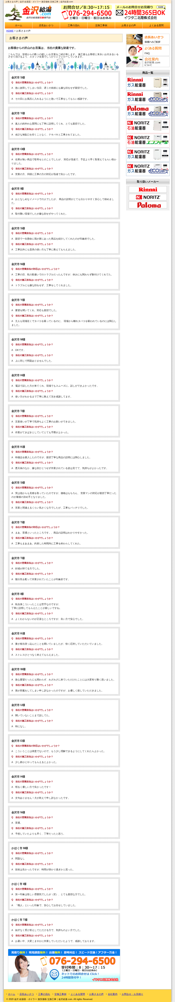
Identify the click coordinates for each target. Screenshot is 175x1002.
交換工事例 (101, 25)
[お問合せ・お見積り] (64, 981)
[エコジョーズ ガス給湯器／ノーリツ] (147, 173)
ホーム (18, 25)
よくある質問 (156, 25)
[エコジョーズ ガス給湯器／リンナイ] (147, 102)
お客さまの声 (129, 25)
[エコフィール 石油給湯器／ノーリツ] (147, 144)
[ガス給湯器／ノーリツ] (147, 159)
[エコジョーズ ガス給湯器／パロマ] (147, 116)
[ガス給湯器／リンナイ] (147, 87)
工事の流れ (74, 25)
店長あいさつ (46, 25)
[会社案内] (147, 66)
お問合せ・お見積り (132, 994)
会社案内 (112, 994)
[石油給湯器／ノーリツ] (147, 130)
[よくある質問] (147, 54)
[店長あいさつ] (147, 43)
